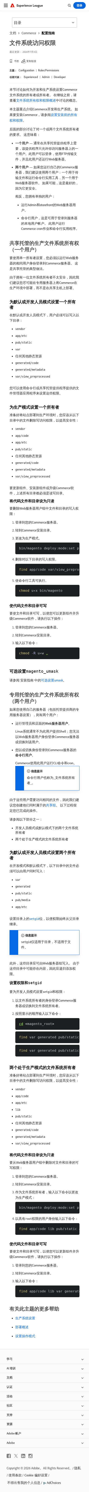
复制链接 (31, 61)
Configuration (26, 70)
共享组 (51, 805)
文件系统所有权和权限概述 (36, 100)
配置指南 (48, 33)
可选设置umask (52, 680)
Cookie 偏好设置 (36, 1475)
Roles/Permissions (48, 70)
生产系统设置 (25, 1318)
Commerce (29, 33)
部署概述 (22, 1327)
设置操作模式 (25, 1336)
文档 (13, 33)
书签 (16, 61)
